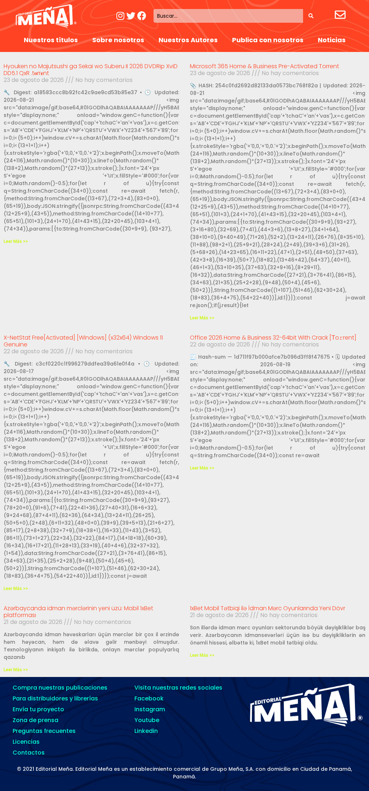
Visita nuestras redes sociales (178, 687)
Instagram (149, 709)
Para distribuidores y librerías (55, 698)
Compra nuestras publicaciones (60, 687)
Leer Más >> (16, 241)
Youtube (146, 720)
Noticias (332, 39)
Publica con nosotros (267, 39)
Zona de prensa (35, 720)
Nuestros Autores (188, 39)
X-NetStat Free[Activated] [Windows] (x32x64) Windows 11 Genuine (83, 341)
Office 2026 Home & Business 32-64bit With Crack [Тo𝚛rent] (273, 337)
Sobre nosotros (118, 39)
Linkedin (146, 731)
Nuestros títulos (51, 39)
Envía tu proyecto (38, 709)
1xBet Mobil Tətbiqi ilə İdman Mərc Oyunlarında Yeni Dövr (267, 608)
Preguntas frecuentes (44, 731)
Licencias (26, 742)
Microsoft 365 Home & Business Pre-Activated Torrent (264, 66)
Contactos (29, 752)
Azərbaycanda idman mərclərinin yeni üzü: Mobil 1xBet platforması (78, 611)
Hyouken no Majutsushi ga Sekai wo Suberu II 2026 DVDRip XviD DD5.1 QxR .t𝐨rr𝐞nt (91, 69)
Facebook (149, 698)
